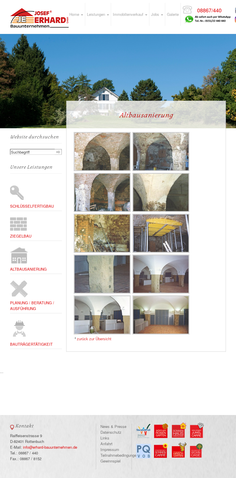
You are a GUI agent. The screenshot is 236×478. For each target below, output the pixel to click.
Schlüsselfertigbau (32, 206)
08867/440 (209, 10)
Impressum (109, 449)
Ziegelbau (20, 236)
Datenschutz (110, 432)
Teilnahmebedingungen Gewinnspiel (119, 458)
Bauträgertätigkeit (31, 344)
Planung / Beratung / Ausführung (32, 305)
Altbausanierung (28, 269)
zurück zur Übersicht (94, 338)
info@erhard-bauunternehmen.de (50, 447)
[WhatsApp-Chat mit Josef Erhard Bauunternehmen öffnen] (207, 13)
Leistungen (96, 14)
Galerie (173, 14)
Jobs (155, 14)
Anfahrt (106, 443)
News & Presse (113, 426)
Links (104, 438)
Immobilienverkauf (128, 14)
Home (74, 14)
